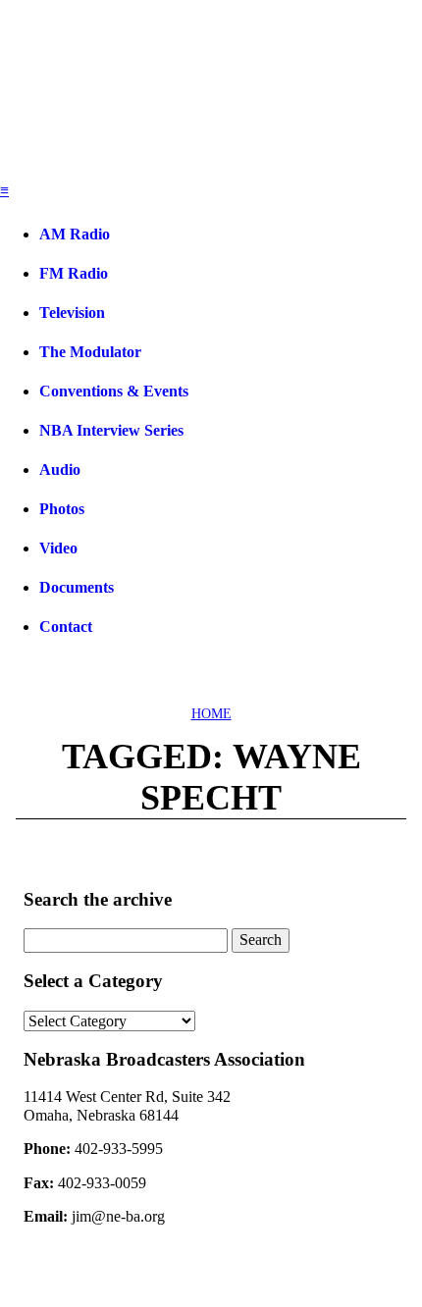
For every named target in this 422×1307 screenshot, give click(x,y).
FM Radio (73, 273)
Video (58, 548)
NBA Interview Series (111, 430)
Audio (59, 469)
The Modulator (90, 351)
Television (72, 312)
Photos (61, 508)
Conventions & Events (113, 391)
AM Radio (74, 234)
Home (211, 713)
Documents (76, 587)
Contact (65, 626)
